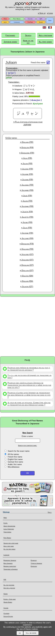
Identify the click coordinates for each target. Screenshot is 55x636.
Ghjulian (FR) (27, 147)
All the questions (9, 585)
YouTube (30, 22)
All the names (13, 454)
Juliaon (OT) (26, 286)
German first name (15, 462)
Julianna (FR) (26, 185)
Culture (30, 19)
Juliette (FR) (26, 217)
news (5, 22)
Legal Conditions (9, 529)
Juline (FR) (26, 222)
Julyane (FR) (26, 233)
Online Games (8, 602)
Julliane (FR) (26, 238)
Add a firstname (45, 35)
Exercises (34, 566)
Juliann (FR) (26, 179)
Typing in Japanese (36, 563)
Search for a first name (11, 543)
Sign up (42, 13)
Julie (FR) (26, 195)
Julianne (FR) (26, 190)
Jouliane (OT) (27, 254)
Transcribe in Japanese (11, 569)
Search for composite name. (27, 445)
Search (28, 35)
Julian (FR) (26, 163)
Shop (49, 20)
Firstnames (10, 35)
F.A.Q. (6, 523)
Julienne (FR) (26, 206)
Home (5, 19)
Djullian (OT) (27, 270)
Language (17, 22)
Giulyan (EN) (26, 276)
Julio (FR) (26, 228)
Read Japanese (8, 563)
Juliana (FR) (26, 169)
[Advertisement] (27, 326)
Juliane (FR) (26, 174)
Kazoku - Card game (10, 599)
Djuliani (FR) (26, 142)
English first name (15, 459)
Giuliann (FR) (26, 249)
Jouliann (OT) (27, 260)
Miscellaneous (13, 467)
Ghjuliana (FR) (26, 153)
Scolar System (8, 616)
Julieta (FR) (27, 211)
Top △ (49, 512)
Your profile (7, 532)
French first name (15, 457)
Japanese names (10, 42)
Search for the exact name (18, 451)
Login (50, 13)
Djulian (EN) (26, 281)
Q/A (41, 19)
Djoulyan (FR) (27, 244)
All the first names (9, 549)
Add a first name (9, 546)
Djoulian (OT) (27, 265)
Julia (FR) (26, 158)
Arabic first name (15, 464)
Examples (34, 560)
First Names (17, 19)
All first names (45, 42)
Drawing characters (10, 566)
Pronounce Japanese (10, 560)
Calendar (6, 613)
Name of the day (28, 41)
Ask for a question (9, 588)
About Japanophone (9, 526)
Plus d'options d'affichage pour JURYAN (27, 123)
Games (41, 22)
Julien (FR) (26, 201)
